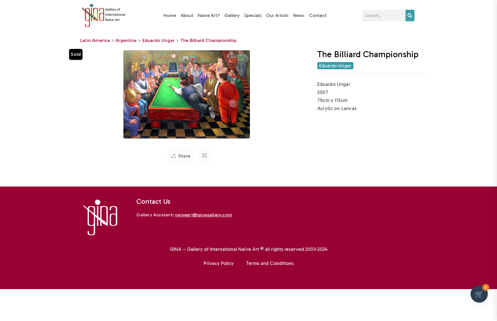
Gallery (232, 15)
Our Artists (277, 15)
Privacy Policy (219, 263)
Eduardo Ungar (158, 40)
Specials (252, 15)
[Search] (410, 15)
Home (169, 15)
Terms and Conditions (270, 263)
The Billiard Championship (208, 40)
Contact (317, 15)
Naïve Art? (209, 15)
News (298, 15)
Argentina (126, 40)
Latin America (95, 40)
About (187, 15)
